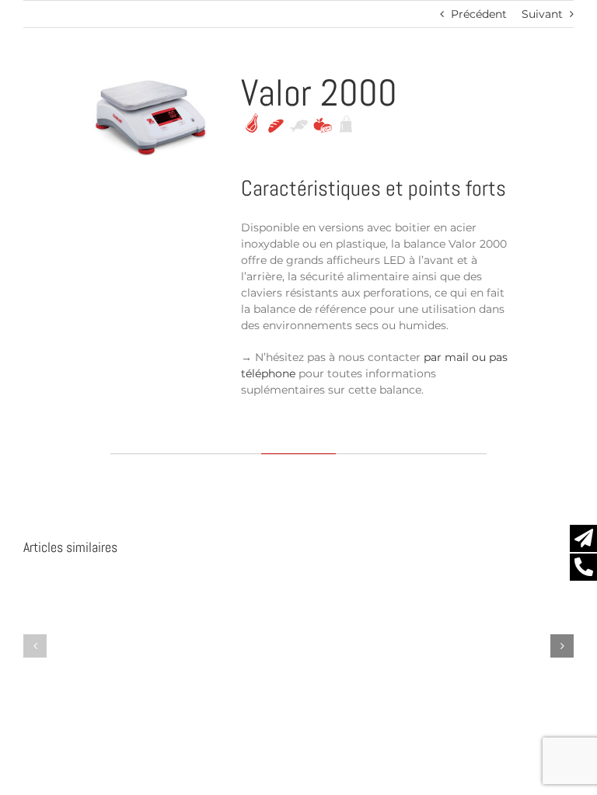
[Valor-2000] (150, 80)
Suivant (542, 14)
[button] (35, 646)
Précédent (479, 14)
